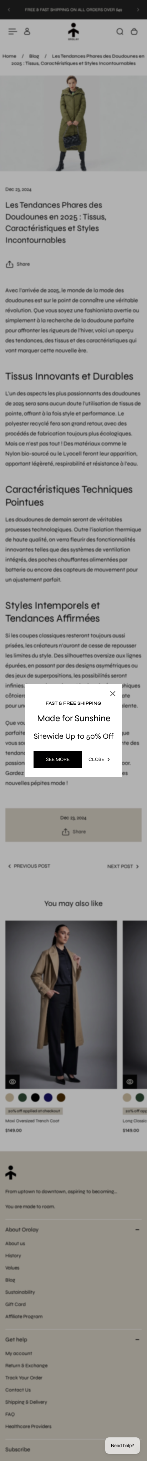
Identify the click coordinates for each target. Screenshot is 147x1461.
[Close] (112, 693)
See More (58, 759)
